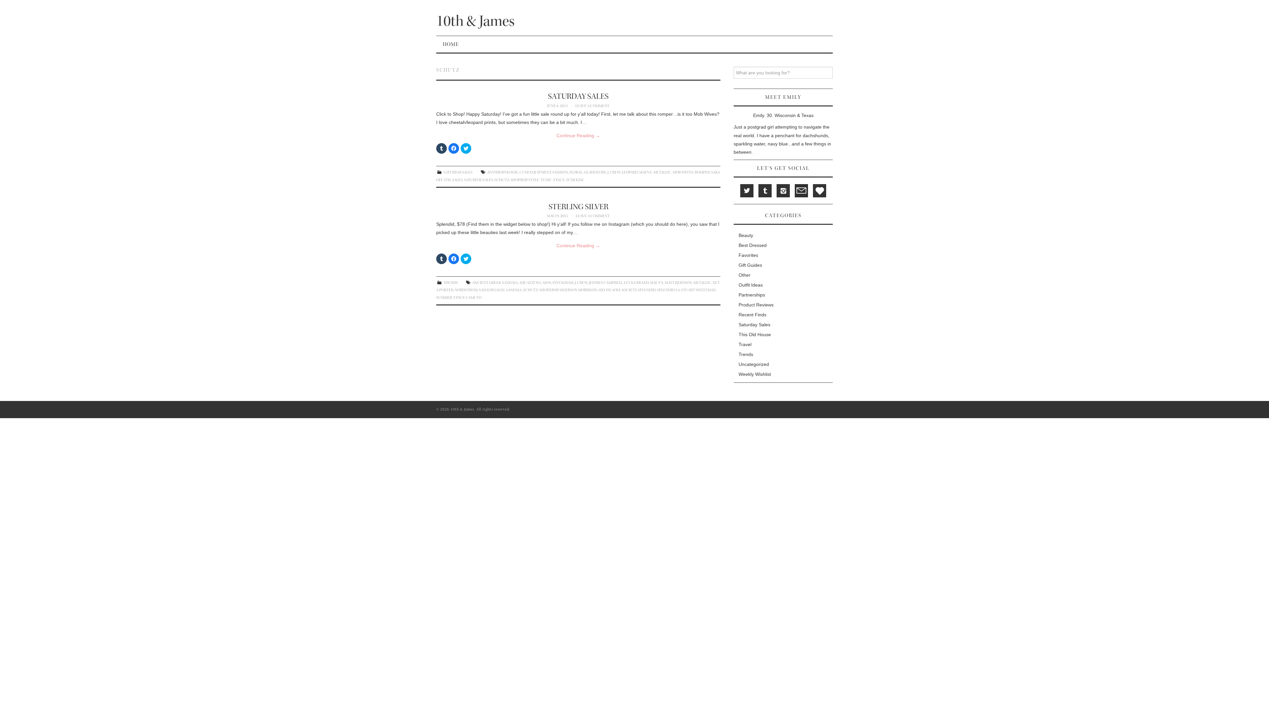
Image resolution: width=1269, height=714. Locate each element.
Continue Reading (578, 135)
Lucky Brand (636, 282)
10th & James (475, 21)
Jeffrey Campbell (606, 282)
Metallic (662, 172)
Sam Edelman (492, 290)
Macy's (656, 282)
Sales (457, 180)
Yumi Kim (574, 180)
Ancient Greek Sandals (495, 282)
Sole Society (624, 290)
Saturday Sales (578, 96)
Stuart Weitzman (698, 290)
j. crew (613, 172)
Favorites (748, 255)
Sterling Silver (578, 207)
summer (444, 297)
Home (451, 44)
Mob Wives (683, 172)
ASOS (546, 282)
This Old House (755, 334)
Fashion (560, 172)
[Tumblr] (765, 190)
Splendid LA (668, 290)
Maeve (645, 172)
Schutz (501, 180)
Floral (576, 172)
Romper (702, 172)
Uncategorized (754, 364)
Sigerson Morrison (578, 290)
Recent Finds (752, 314)
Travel (745, 344)
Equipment (540, 172)
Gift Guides (750, 265)
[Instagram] (783, 190)
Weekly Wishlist (755, 374)
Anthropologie (502, 172)
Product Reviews (756, 304)
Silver (604, 290)
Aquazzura (530, 282)
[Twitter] (746, 190)
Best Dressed (753, 245)
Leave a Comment (592, 105)
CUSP (523, 172)
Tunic (546, 180)
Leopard (630, 172)
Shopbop (519, 180)
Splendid (647, 290)
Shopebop (548, 290)
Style (533, 180)
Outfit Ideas (751, 285)
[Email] (801, 190)
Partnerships (752, 295)
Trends (450, 282)
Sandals (514, 290)
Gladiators (595, 172)
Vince (559, 180)
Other (744, 275)
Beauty (746, 235)
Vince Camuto (467, 297)
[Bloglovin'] (819, 190)
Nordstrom (466, 290)
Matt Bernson (678, 282)
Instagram (563, 282)
